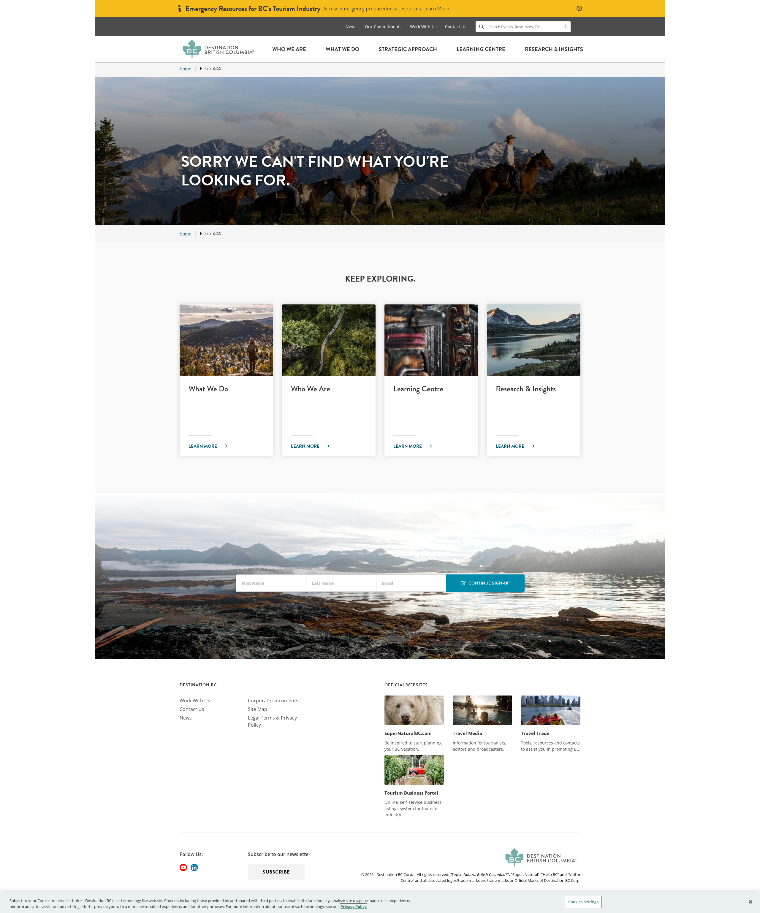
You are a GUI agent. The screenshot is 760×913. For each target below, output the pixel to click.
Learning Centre (481, 49)
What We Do (342, 49)
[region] (380, 902)
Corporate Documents (273, 700)
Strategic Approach (408, 49)
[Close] (750, 901)
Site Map (257, 709)
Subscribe (276, 872)
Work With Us (423, 26)
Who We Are (289, 49)
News (351, 26)
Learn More (436, 8)
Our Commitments (383, 26)
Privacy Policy (354, 906)
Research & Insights (554, 49)
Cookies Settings (583, 901)
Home (185, 69)
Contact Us (455, 26)
